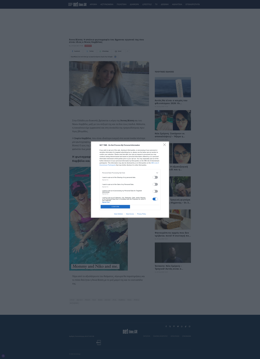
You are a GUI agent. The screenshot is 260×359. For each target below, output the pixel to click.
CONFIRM (115, 206)
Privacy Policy (141, 214)
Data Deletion (118, 214)
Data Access (130, 214)
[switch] (155, 177)
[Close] (165, 145)
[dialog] (130, 179)
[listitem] (130, 173)
